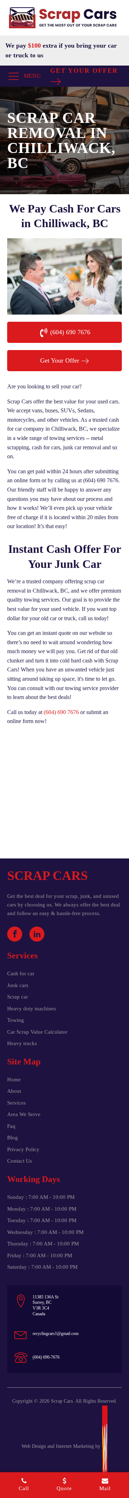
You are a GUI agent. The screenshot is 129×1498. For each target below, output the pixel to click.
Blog (12, 1137)
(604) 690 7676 (61, 712)
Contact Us (19, 1161)
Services (16, 1103)
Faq (11, 1126)
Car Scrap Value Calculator (37, 1032)
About (14, 1091)
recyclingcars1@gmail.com (55, 1333)
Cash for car (20, 973)
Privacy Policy (23, 1149)
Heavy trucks (22, 1043)
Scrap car (17, 997)
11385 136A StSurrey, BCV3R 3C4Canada (45, 1305)
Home (14, 1079)
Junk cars (17, 985)
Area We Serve (23, 1114)
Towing (15, 1020)
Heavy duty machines (31, 1008)
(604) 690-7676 (46, 1357)
